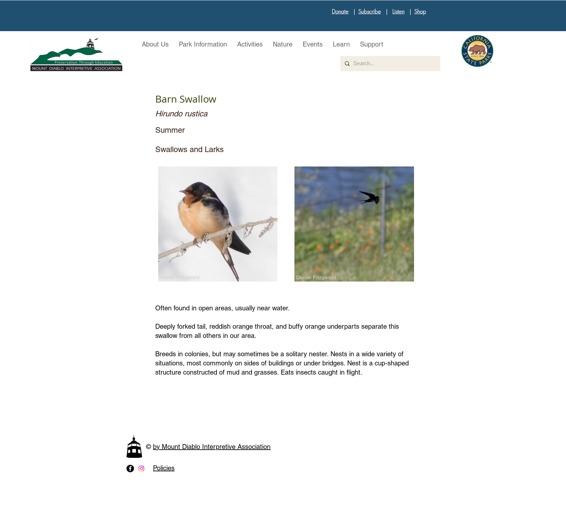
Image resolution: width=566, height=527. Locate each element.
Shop (420, 11)
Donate (340, 11)
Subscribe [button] (369, 11)
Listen (398, 11)
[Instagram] (141, 468)
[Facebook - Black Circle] (130, 468)
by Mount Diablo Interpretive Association (212, 447)
